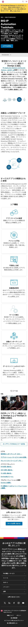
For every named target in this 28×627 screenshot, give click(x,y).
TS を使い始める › (6, 473)
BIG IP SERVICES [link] (10, 17)
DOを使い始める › (6, 466)
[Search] (23, 1)
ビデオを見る (7, 46)
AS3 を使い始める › (7, 470)
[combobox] (12, 54)
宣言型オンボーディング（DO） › (11, 454)
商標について (10, 615)
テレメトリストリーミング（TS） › (12, 460)
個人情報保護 (14, 618)
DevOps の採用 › (6, 483)
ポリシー (19, 615)
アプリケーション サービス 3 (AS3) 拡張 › (14, 457)
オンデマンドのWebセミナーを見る (14, 444)
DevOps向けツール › (7, 476)
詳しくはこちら (15, 11)
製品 (2, 17)
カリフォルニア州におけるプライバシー (14, 620)
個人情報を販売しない (12, 623)
